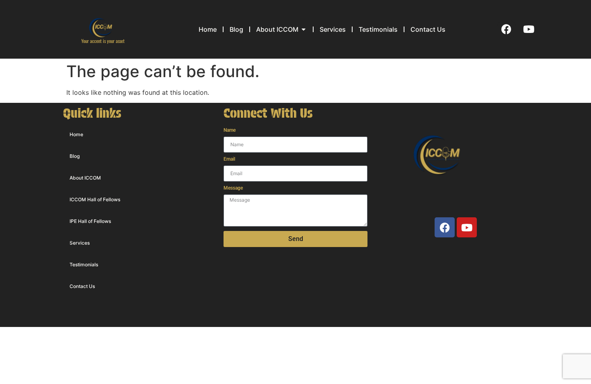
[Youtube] (529, 29)
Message (233, 188)
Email (229, 159)
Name (230, 130)
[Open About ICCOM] (303, 29)
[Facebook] (507, 29)
